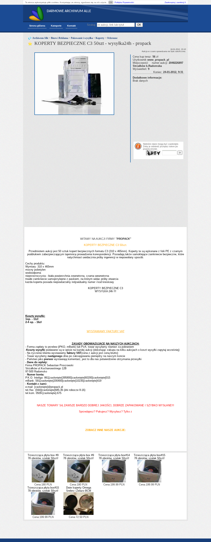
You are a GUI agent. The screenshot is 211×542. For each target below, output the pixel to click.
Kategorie (56, 25)
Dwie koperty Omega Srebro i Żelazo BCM (78, 489)
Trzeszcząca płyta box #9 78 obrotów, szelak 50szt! (43, 457)
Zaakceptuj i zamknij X (175, 2)
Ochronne (112, 38)
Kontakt (71, 25)
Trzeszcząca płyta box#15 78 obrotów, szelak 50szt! (149, 457)
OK (110, 2)
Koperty (100, 38)
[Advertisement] (172, 111)
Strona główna (37, 25)
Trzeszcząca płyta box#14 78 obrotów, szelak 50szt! (114, 457)
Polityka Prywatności (124, 2)
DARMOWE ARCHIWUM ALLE (69, 11)
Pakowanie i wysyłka (82, 38)
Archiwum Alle (40, 38)
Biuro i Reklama (59, 38)
